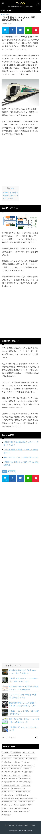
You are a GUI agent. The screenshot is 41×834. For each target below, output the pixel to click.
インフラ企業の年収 (11, 755)
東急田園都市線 (9, 782)
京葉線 (17, 765)
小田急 (7, 772)
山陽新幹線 (28, 772)
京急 (17, 762)
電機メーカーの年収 (22, 811)
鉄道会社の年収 (22, 808)
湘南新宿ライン (19, 788)
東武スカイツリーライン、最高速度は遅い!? (21, 457)
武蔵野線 (26, 785)
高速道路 (7, 815)
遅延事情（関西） (10, 801)
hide (12, 188)
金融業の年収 (26, 805)
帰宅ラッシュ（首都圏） (12, 775)
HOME (3, 10)
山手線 (17, 772)
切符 (6, 768)
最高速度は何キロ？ (10, 195)
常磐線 (27, 775)
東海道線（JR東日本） (11, 785)
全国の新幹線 (29, 765)
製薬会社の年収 (23, 795)
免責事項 (9, 10)
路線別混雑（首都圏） (28, 798)
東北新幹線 (26, 778)
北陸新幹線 (16, 768)
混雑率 (7, 788)
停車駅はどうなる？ (10, 193)
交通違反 (7, 762)
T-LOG (20, 3)
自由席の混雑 (9, 795)
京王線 (7, 765)
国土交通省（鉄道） (10, 825)
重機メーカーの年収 (11, 805)
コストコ (7, 759)
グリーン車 (25, 755)
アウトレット (29, 752)
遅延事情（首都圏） (27, 801)
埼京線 (28, 768)
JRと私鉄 (17, 752)
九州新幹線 (31, 759)
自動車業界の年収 (23, 791)
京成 (26, 762)
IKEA (6, 752)
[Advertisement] (20, 160)
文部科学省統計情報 (23, 825)
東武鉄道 (12, 471)
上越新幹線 (19, 759)
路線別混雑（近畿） (11, 798)
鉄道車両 (7, 811)
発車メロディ (9, 791)
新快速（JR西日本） (11, 778)
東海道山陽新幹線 (25, 782)
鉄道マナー (8, 808)
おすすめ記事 (8, 198)
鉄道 (5, 471)
